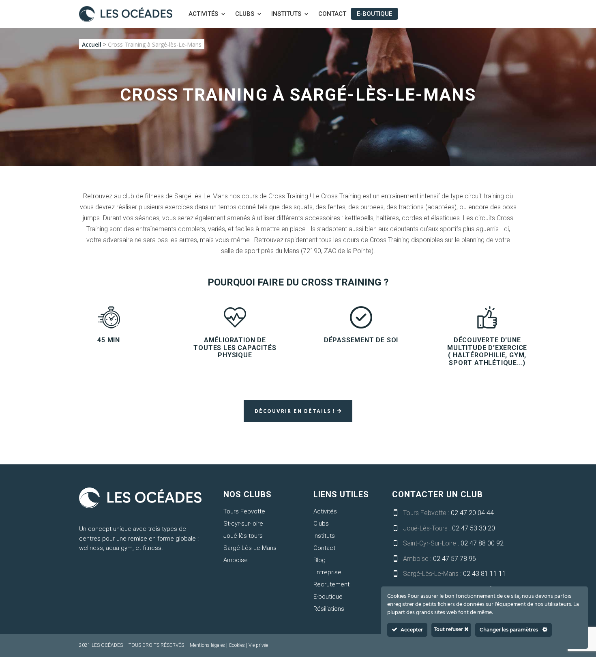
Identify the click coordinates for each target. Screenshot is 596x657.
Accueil (91, 44)
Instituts (286, 14)
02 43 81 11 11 (484, 574)
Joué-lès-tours (243, 535)
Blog (319, 560)
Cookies (237, 645)
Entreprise (327, 572)
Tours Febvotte (244, 511)
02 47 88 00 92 (482, 543)
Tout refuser (449, 629)
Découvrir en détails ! (295, 411)
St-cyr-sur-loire (243, 523)
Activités (203, 14)
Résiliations (328, 608)
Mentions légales (207, 645)
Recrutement (331, 584)
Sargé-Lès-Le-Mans (250, 548)
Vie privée (258, 645)
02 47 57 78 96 (454, 559)
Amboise (235, 560)
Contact (332, 14)
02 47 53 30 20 (473, 528)
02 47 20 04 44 (472, 513)
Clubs (244, 14)
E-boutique (374, 13)
